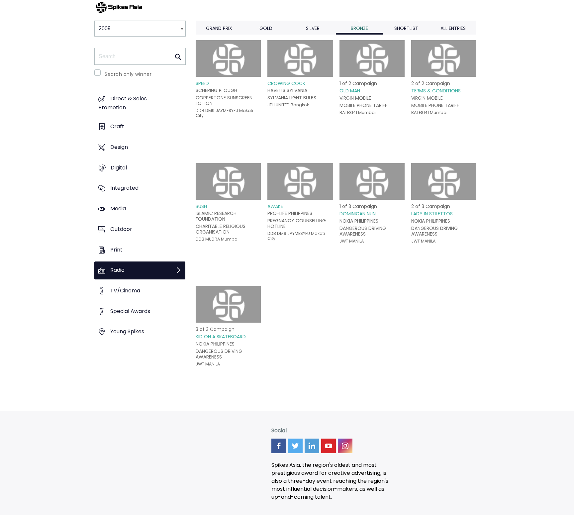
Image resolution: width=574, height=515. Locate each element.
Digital (119, 167)
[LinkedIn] (312, 446)
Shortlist (406, 28)
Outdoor (121, 229)
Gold (265, 28)
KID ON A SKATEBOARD (221, 336)
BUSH (201, 206)
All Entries (453, 28)
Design (119, 147)
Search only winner (128, 74)
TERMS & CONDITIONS (436, 90)
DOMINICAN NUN (357, 213)
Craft (117, 127)
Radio (117, 270)
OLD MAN (349, 90)
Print (116, 250)
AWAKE (275, 206)
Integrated (124, 188)
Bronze (359, 28)
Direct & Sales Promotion (122, 103)
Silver (313, 28)
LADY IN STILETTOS (432, 213)
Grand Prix (219, 28)
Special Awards (130, 311)
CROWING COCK (286, 83)
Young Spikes (127, 332)
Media (118, 208)
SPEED (202, 83)
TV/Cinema (125, 290)
